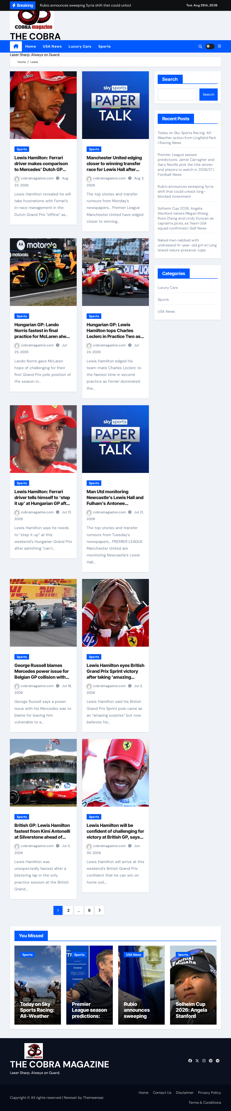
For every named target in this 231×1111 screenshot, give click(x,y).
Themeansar (93, 1097)
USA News (52, 46)
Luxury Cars (80, 46)
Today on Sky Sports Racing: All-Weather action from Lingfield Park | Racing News (187, 137)
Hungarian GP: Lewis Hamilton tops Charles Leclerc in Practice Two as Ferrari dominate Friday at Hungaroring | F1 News (114, 336)
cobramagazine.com (38, 178)
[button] (219, 46)
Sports (104, 46)
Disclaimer (185, 1092)
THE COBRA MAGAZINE (59, 1064)
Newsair (70, 1097)
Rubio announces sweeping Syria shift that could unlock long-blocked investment (185, 191)
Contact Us (162, 1092)
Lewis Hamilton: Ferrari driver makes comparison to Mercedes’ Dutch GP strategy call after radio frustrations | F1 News (41, 169)
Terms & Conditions (205, 1102)
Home (30, 46)
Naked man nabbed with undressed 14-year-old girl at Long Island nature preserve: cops (187, 245)
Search (170, 79)
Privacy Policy (209, 1092)
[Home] (16, 46)
